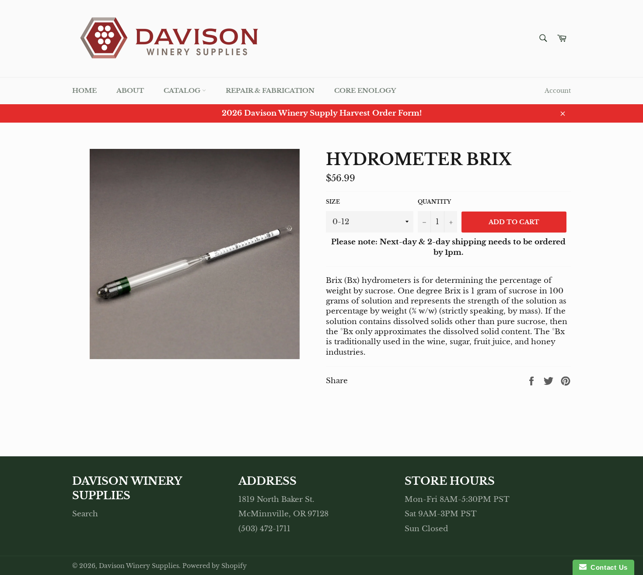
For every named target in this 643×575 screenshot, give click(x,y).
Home (84, 90)
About (130, 90)
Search (85, 514)
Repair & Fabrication (270, 90)
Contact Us (607, 567)
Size (333, 201)
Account (558, 91)
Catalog (183, 90)
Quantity (434, 201)
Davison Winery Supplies (139, 566)
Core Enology (365, 90)
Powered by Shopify (214, 566)
